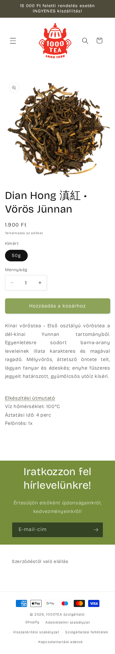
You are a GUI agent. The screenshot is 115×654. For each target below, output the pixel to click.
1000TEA (54, 614)
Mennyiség (16, 269)
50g (16, 255)
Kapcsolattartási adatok (60, 642)
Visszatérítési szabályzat (36, 632)
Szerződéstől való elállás (40, 561)
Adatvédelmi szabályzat (67, 622)
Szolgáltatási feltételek (86, 632)
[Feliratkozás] (96, 530)
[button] (13, 40)
